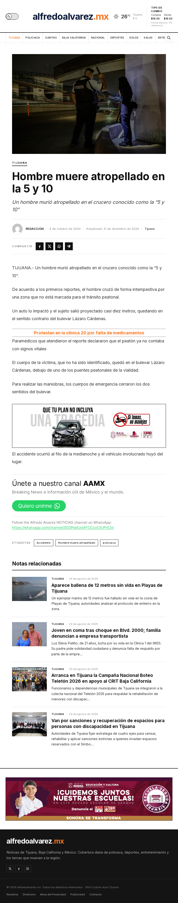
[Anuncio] (89, 426)
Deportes (117, 37)
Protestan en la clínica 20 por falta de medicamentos (89, 332)
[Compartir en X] (49, 246)
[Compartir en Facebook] (40, 246)
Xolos (133, 37)
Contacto (95, 894)
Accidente (44, 542)
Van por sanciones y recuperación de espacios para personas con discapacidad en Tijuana (108, 723)
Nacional (98, 37)
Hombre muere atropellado (76, 542)
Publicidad (77, 894)
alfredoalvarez (71, 16)
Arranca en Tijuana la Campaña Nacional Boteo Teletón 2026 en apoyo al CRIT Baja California (102, 678)
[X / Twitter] (9, 868)
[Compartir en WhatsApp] (59, 246)
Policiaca (32, 37)
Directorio (29, 894)
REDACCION (35, 229)
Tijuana (14, 37)
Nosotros (12, 894)
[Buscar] (168, 37)
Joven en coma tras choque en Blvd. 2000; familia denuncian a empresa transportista (106, 633)
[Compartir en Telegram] (69, 246)
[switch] (12, 16)
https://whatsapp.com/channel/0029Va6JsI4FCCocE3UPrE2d (63, 527)
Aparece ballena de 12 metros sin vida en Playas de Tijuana (106, 588)
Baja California (74, 37)
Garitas (51, 37)
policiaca (109, 542)
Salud (148, 37)
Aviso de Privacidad (53, 894)
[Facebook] (18, 868)
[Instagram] (27, 868)
